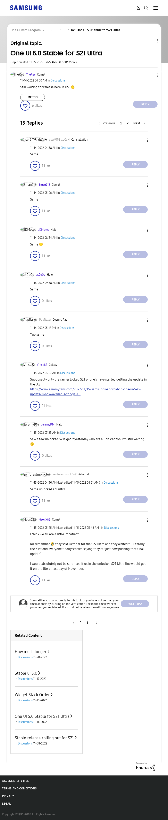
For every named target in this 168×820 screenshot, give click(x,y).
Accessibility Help (16, 781)
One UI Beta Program (25, 30)
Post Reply (135, 604)
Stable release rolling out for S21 (44, 737)
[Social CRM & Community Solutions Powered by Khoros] (145, 766)
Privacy (8, 796)
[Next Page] (95, 622)
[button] (150, 75)
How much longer (31, 651)
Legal (6, 803)
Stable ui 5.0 (26, 673)
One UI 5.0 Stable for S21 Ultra (42, 716)
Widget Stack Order (32, 694)
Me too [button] (33, 97)
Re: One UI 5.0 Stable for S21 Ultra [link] (95, 30)
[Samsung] (26, 7)
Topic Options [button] (150, 41)
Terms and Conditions (19, 788)
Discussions (58, 80)
